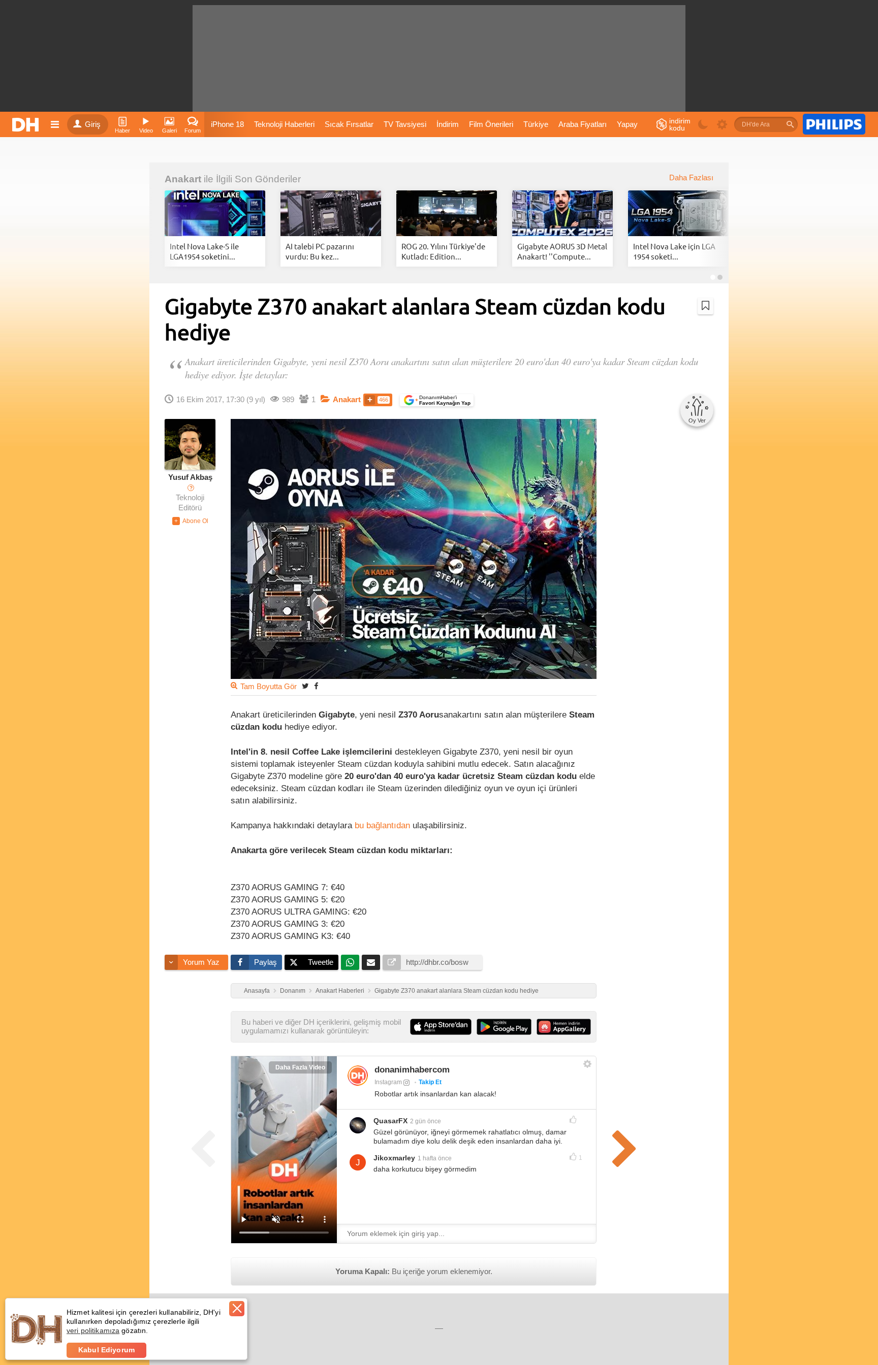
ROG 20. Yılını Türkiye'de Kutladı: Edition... (443, 251)
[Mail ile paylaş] (371, 962)
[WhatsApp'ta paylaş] (350, 962)
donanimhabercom (412, 1070)
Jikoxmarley (394, 1158)
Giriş (93, 124)
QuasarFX (390, 1121)
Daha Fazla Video (300, 1067)
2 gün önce (425, 1121)
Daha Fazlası (691, 178)
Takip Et (430, 1082)
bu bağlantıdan (382, 825)
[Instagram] (357, 1075)
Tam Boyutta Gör (268, 686)
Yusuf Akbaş (190, 477)
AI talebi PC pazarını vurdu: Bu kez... (320, 251)
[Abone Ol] (190, 521)
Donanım (292, 990)
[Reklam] (834, 124)
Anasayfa (257, 990)
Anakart (183, 179)
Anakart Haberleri (340, 990)
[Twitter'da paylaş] (305, 685)
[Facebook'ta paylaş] (316, 685)
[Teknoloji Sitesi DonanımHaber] (27, 124)
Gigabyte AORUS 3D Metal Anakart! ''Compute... (562, 251)
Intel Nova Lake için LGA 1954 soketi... (674, 251)
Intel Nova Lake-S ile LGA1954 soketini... (204, 251)
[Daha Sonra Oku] (705, 305)
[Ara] (790, 124)
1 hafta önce (435, 1158)
